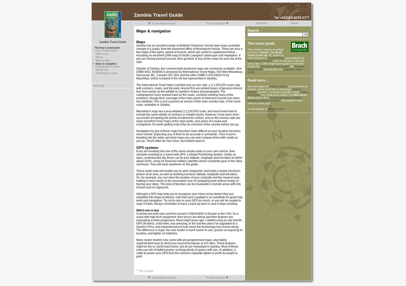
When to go (102, 53)
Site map (98, 85)
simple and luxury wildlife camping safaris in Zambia (274, 99)
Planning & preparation (107, 47)
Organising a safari (106, 73)
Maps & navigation (106, 63)
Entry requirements (106, 50)
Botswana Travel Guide (274, 66)
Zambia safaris (278, 86)
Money (99, 57)
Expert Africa (276, 58)
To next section (215, 23)
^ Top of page (144, 271)
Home (295, 23)
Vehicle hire (102, 69)
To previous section (163, 23)
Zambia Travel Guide (112, 42)
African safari (276, 109)
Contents (261, 23)
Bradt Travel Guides (259, 60)
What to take (103, 60)
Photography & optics (108, 66)
